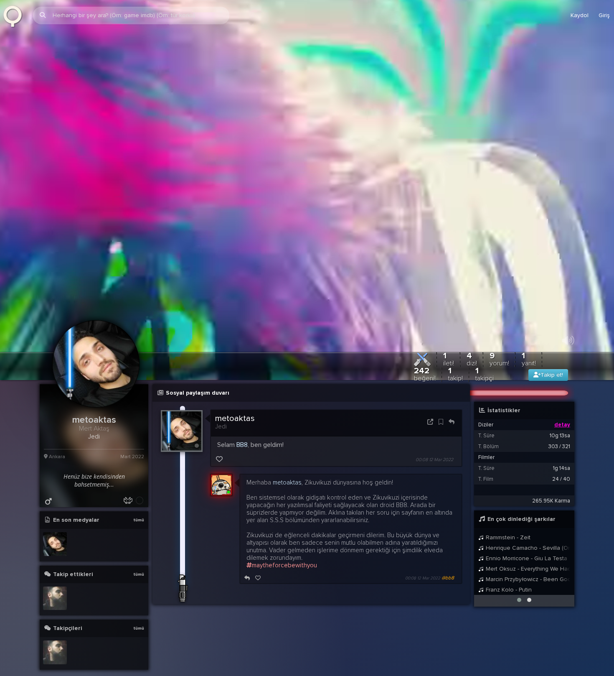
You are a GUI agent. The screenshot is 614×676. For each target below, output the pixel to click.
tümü (138, 536)
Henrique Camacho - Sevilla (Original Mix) (527, 564)
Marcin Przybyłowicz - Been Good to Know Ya (527, 595)
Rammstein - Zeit (507, 554)
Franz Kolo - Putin (508, 606)
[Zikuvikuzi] (15, 15)
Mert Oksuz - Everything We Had (527, 585)
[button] (519, 616)
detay (562, 441)
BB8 (242, 461)
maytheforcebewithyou (284, 582)
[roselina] (55, 615)
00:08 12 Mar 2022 (434, 476)
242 (425, 391)
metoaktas (235, 435)
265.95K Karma (551, 517)
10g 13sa (560, 452)
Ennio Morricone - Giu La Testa (525, 575)
